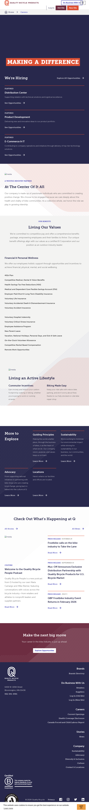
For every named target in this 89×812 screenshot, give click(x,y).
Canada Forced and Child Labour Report (66, 722)
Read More (9, 607)
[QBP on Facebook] (60, 800)
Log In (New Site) (76, 700)
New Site (73, 8)
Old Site (60, 8)
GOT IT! (81, 807)
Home (11, 12)
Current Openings (76, 714)
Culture (80, 763)
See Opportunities (13, 103)
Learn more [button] (8, 808)
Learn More (38, 461)
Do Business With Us (72, 3)
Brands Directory (76, 673)
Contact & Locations (75, 767)
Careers (24, 12)
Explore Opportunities (44, 650)
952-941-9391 (11, 694)
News (81, 737)
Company (78, 746)
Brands (80, 668)
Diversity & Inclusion (74, 759)
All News (76, 529)
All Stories (9, 529)
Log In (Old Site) (77, 696)
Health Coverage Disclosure (71, 718)
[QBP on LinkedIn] (83, 800)
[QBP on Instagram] (68, 800)
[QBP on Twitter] (75, 800)
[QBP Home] (22, 3)
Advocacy (79, 755)
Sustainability (78, 751)
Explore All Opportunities (68, 78)
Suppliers (80, 692)
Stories (80, 731)
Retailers (80, 688)
